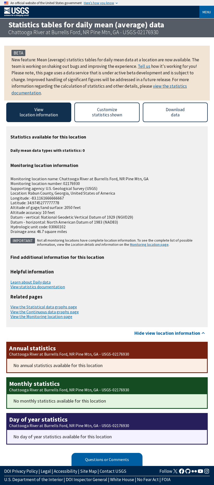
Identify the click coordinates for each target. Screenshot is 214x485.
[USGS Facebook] (182, 473)
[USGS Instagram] (207, 473)
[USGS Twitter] (175, 473)
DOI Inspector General (86, 479)
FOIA (166, 479)
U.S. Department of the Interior (33, 479)
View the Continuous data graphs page (44, 311)
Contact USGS (113, 471)
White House (122, 479)
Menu (207, 12)
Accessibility (65, 471)
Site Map (88, 471)
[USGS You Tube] (200, 473)
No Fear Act (148, 479)
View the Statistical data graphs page (43, 306)
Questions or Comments (107, 459)
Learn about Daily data (30, 282)
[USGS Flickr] (194, 473)
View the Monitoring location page (41, 316)
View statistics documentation (37, 286)
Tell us (144, 66)
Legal (46, 471)
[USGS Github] (188, 473)
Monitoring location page (149, 244)
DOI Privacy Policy (21, 471)
